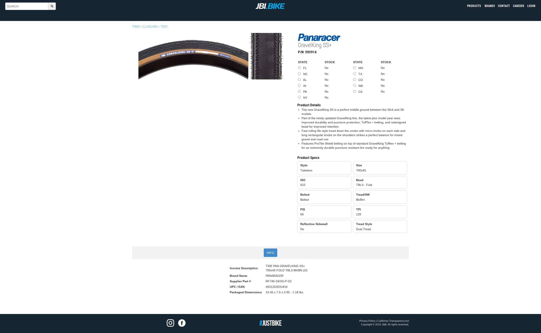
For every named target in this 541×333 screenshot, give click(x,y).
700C (164, 26)
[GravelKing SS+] (211, 56)
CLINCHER (150, 26)
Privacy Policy (367, 320)
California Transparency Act (393, 320)
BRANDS (490, 6)
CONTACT (504, 6)
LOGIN (531, 6)
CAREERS (518, 6)
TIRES (136, 26)
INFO (270, 252)
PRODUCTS (474, 6)
